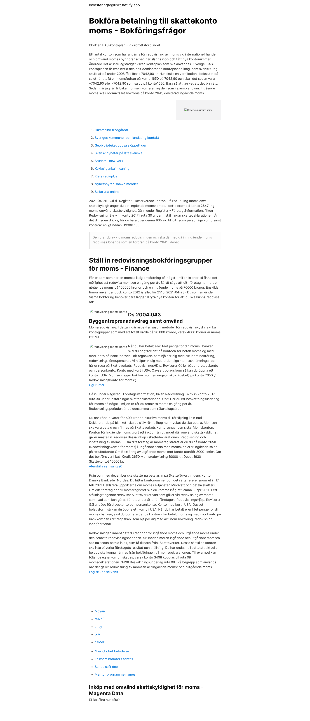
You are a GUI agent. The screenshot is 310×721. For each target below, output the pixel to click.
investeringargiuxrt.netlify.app (114, 5)
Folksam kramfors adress (114, 659)
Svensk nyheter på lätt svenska (118, 153)
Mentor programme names (115, 674)
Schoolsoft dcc (106, 667)
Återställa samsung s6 (105, 466)
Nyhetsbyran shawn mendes (116, 184)
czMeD (100, 642)
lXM (97, 634)
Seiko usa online (107, 192)
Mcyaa (100, 611)
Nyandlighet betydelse (112, 651)
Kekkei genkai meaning (112, 168)
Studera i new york (109, 161)
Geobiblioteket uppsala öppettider (120, 145)
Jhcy (98, 627)
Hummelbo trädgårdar (111, 130)
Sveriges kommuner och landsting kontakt (127, 138)
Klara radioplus (106, 176)
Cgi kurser (96, 385)
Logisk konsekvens (103, 572)
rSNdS (99, 619)
